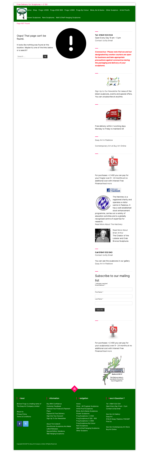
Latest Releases (52, 429)
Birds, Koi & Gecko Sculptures (87, 411)
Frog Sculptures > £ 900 (85, 421)
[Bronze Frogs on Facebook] (19, 424)
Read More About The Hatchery (108, 224)
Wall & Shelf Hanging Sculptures (68, 17)
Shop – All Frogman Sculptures (87, 406)
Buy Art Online (111, 429)
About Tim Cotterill (53, 424)
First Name (99, 292)
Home (29, 10)
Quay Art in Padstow (104, 140)
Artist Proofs (125, 10)
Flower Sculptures (34, 17)
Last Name (99, 299)
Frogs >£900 (70, 10)
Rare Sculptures (48, 17)
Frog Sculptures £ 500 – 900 (86, 418)
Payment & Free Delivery (55, 413)
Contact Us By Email (104, 40)
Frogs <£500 (44, 10)
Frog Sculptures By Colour (85, 423)
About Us (20, 412)
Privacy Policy (22, 414)
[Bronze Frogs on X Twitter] (25, 424)
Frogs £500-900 (56, 10)
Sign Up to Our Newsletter (106, 91)
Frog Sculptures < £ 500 (85, 416)
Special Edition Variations (56, 431)
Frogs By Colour (82, 10)
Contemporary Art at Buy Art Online (110, 146)
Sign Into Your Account (55, 416)
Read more (107, 183)
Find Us (109, 421)
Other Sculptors (112, 10)
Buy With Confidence (54, 404)
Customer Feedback (54, 406)
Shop (35, 10)
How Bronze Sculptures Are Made (59, 426)
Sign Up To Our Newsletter (56, 418)
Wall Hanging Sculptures (55, 434)
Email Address (100, 285)
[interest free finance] (113, 163)
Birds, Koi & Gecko (97, 10)
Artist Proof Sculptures (84, 409)
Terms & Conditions (24, 417)
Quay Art (109, 417)
